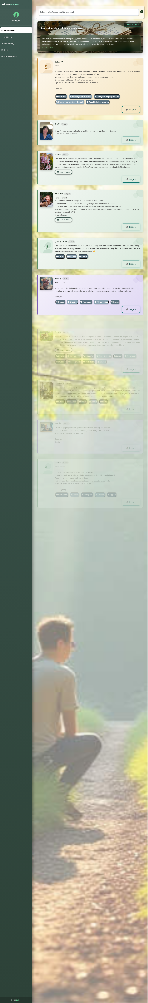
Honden (62, 730)
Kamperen (85, 838)
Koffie (121, 724)
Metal (94, 393)
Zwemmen (108, 537)
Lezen (116, 302)
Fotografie (75, 353)
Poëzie (84, 256)
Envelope (90, 990)
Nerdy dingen (88, 543)
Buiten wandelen (66, 897)
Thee (131, 724)
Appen (112, 486)
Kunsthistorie (120, 786)
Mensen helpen (109, 897)
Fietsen (61, 625)
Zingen (98, 724)
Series (110, 724)
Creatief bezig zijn (94, 903)
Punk (104, 393)
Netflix (72, 591)
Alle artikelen (131, 24)
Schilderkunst (75, 786)
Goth (83, 393)
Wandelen (63, 486)
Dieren (61, 302)
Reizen (61, 347)
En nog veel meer (66, 908)
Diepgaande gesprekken (107, 96)
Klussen (62, 903)
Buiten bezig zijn (66, 843)
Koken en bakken (115, 903)
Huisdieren (93, 537)
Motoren (62, 96)
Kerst (87, 724)
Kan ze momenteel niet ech (70, 102)
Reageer (132, 109)
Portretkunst (103, 786)
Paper (61, 990)
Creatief (73, 302)
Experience (105, 990)
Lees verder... (64, 172)
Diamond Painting (66, 838)
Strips (61, 543)
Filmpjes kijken (92, 625)
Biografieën (80, 792)
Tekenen (62, 724)
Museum (104, 543)
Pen (79, 990)
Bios (115, 543)
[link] (90, 37)
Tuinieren (86, 302)
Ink (70, 990)
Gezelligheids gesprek (98, 102)
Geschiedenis (104, 347)
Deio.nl (18, 1000)
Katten (74, 730)
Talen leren (74, 347)
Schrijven (131, 347)
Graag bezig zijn (128, 897)
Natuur (86, 730)
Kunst (61, 256)
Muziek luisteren (103, 838)
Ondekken (76, 903)
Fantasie (73, 543)
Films (94, 897)
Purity (118, 990)
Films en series (76, 537)
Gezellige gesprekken (81, 96)
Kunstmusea (64, 792)
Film (89, 786)
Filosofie (89, 347)
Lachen (100, 486)
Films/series (102, 302)
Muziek (72, 256)
